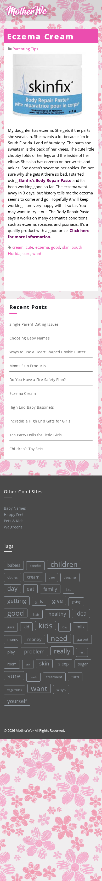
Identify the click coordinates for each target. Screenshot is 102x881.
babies (13, 565)
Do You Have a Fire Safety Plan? (37, 379)
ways (61, 689)
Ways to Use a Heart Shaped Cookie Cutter (47, 351)
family (50, 589)
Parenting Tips (25, 48)
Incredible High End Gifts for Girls (39, 421)
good (55, 247)
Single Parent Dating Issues (34, 324)
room (11, 664)
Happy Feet (14, 514)
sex (28, 664)
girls (39, 601)
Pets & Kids (14, 520)
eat (30, 588)
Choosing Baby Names (29, 338)
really (62, 650)
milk (80, 627)
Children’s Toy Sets (26, 448)
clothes (12, 577)
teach (33, 677)
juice (10, 627)
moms (12, 639)
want (36, 253)
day (12, 589)
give (57, 600)
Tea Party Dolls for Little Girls (35, 434)
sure (26, 253)
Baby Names (15, 508)
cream (18, 247)
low (64, 627)
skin (66, 247)
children (64, 564)
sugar (83, 663)
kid (26, 627)
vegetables (14, 690)
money (34, 639)
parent (82, 639)
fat (68, 589)
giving (76, 602)
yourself (17, 701)
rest (82, 652)
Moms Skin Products (27, 365)
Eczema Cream (22, 393)
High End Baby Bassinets (31, 407)
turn (75, 676)
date (52, 577)
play (11, 651)
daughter (70, 577)
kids (45, 625)
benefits (35, 566)
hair (36, 614)
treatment (54, 677)
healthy (57, 613)
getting (16, 600)
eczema (42, 247)
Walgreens (13, 527)
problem (34, 651)
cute (29, 247)
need (59, 638)
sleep (63, 664)
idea (81, 613)
